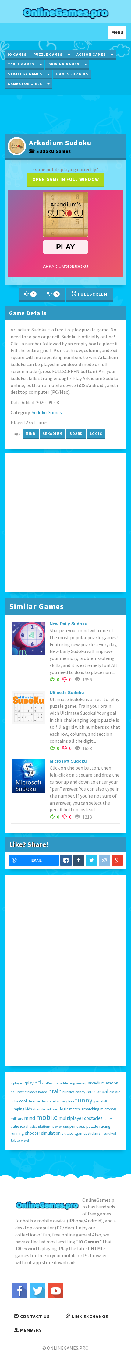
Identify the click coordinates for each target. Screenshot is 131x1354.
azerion (112, 1083)
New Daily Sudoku (68, 623)
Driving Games (63, 64)
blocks (32, 1092)
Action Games (91, 54)
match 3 (76, 1109)
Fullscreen (91, 294)
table (15, 1140)
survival (110, 1133)
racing (105, 1126)
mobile (47, 1117)
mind (31, 433)
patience (18, 1126)
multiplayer (70, 1118)
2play (29, 1083)
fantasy (61, 1101)
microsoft (108, 1109)
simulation (51, 1133)
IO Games (17, 54)
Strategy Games (25, 74)
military (17, 1118)
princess (77, 1126)
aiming (81, 1083)
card (90, 1092)
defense (34, 1101)
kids (28, 1109)
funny (83, 1100)
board (76, 433)
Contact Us (34, 1316)
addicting (67, 1083)
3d (37, 1082)
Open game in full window (65, 179)
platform (44, 1126)
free (71, 1101)
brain (55, 1091)
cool (23, 1101)
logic (96, 433)
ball (13, 1092)
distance (48, 1101)
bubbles (68, 1092)
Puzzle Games (48, 54)
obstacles (93, 1118)
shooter (32, 1133)
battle (22, 1092)
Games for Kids (72, 74)
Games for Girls (25, 83)
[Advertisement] (65, 114)
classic (114, 1092)
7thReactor (50, 1083)
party (108, 1118)
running (17, 1133)
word (25, 1140)
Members (30, 1330)
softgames (78, 1133)
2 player (17, 1083)
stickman (95, 1133)
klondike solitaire (46, 1109)
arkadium (52, 433)
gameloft (100, 1101)
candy (80, 1092)
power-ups (60, 1126)
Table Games (21, 64)
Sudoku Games (52, 151)
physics (31, 1126)
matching (91, 1109)
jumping (17, 1109)
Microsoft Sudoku (68, 761)
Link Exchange (89, 1316)
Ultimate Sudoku (67, 692)
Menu (118, 34)
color (14, 1101)
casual (101, 1091)
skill (65, 1133)
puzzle (92, 1126)
